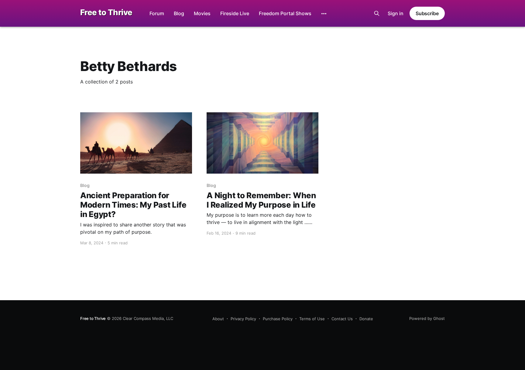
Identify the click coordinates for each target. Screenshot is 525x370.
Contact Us (342, 318)
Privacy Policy (243, 318)
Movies (202, 13)
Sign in (395, 13)
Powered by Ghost (427, 318)
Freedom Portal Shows (285, 13)
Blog (179, 13)
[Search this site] (377, 13)
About (218, 318)
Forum (156, 13)
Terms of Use (312, 318)
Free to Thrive (106, 12)
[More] (323, 13)
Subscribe (427, 13)
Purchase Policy (278, 318)
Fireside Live (234, 13)
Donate (366, 318)
